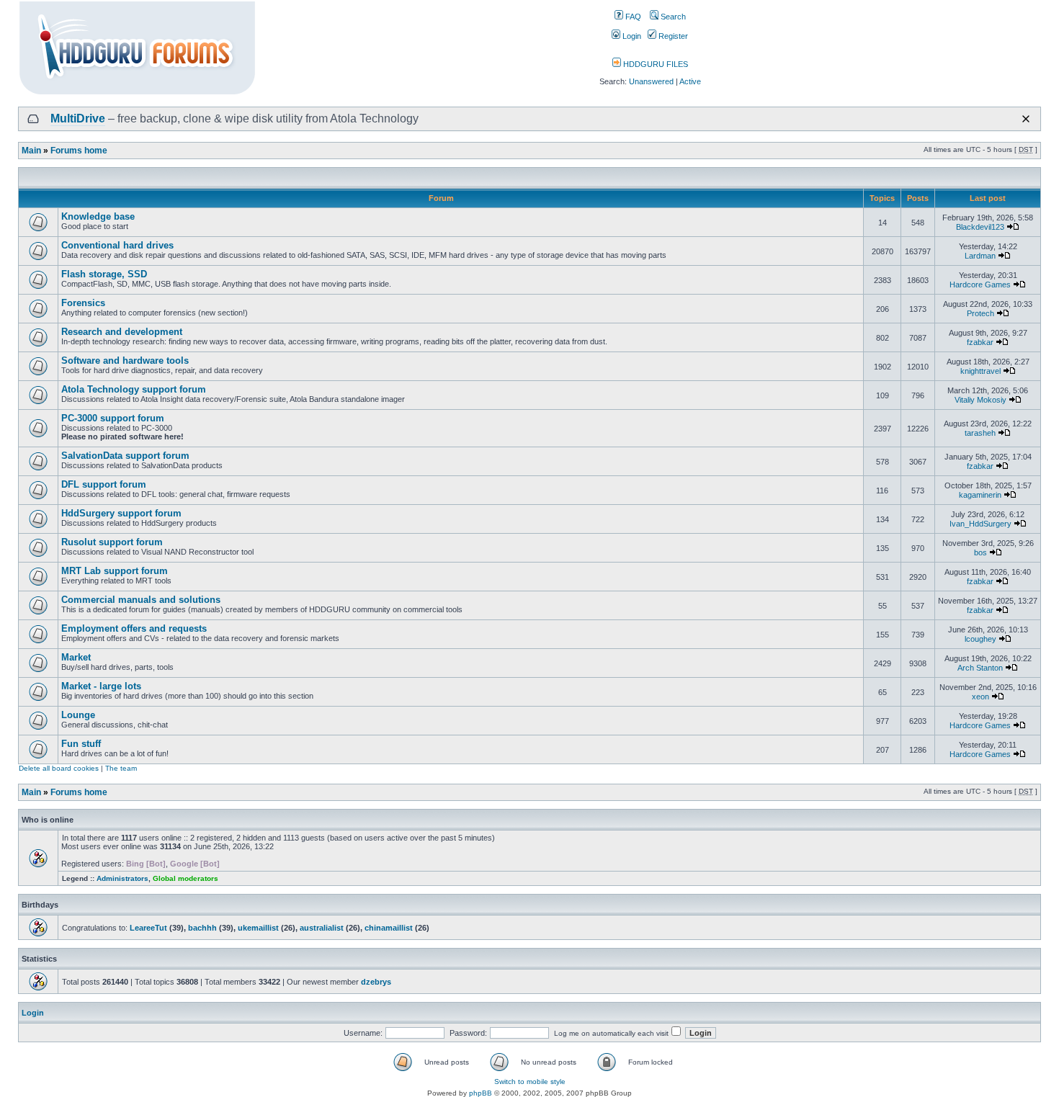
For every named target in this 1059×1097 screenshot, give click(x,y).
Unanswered (651, 81)
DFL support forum (103, 484)
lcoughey (980, 639)
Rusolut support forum (112, 542)
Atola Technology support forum (133, 389)
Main (31, 150)
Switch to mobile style (530, 1081)
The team (121, 768)
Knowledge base (98, 216)
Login (630, 36)
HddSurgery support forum (121, 513)
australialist (322, 927)
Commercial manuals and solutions (140, 599)
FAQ (632, 16)
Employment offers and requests (134, 628)
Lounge (78, 714)
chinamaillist (389, 927)
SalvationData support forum (125, 455)
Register (672, 36)
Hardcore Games (980, 284)
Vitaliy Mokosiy (980, 399)
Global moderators (185, 878)
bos (980, 552)
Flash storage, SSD (104, 274)
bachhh (202, 927)
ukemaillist (258, 927)
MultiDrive (77, 118)
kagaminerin (980, 495)
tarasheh (980, 433)
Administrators (122, 878)
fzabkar (980, 342)
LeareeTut (148, 927)
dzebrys (376, 981)
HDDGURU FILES (654, 64)
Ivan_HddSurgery (980, 523)
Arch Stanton (980, 667)
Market (76, 657)
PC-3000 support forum (112, 418)
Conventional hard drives (117, 245)
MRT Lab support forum (114, 570)
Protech (980, 313)
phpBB (480, 1093)
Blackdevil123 (980, 227)
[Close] (1026, 118)
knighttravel (980, 371)
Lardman (980, 255)
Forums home (78, 150)
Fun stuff (81, 743)
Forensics (83, 302)
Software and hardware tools (125, 360)
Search (672, 16)
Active (690, 81)
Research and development (121, 331)
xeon (980, 696)
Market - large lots (101, 686)
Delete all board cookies (59, 768)
